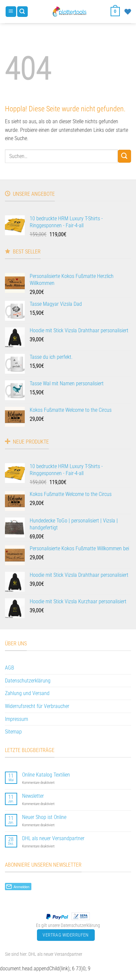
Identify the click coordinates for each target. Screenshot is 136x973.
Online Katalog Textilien (46, 775)
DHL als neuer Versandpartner (53, 838)
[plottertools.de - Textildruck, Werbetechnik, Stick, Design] (69, 11)
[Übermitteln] (124, 156)
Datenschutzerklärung (28, 680)
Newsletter (33, 796)
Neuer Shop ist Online (44, 817)
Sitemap (13, 732)
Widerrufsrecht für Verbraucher (37, 706)
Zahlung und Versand (27, 693)
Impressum (16, 719)
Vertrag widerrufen (66, 935)
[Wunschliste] (127, 11)
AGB (9, 668)
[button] (11, 11)
